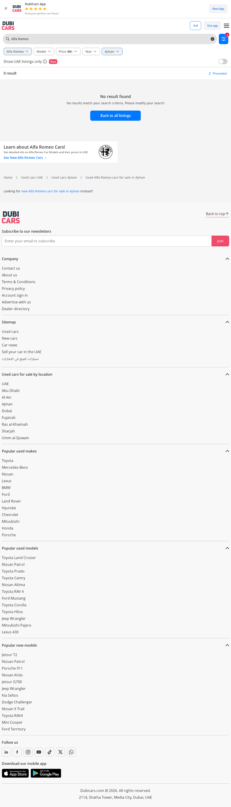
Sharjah (8, 431)
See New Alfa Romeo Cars (24, 157)
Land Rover (11, 501)
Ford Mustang (13, 598)
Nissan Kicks (12, 675)
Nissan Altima (13, 584)
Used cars (10, 331)
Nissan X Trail (13, 708)
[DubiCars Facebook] (17, 752)
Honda (7, 528)
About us (9, 275)
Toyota (7, 460)
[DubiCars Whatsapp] (71, 752)
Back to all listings (115, 115)
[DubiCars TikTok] (49, 752)
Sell (195, 25)
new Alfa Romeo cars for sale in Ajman (50, 191)
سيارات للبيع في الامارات (20, 359)
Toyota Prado (13, 571)
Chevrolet (10, 514)
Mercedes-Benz (15, 467)
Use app (212, 25)
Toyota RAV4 (12, 715)
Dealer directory (16, 308)
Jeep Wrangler (14, 618)
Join (220, 241)
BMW (6, 487)
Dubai (7, 410)
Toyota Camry (13, 577)
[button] (6, 8)
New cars (9, 338)
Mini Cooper (12, 722)
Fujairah (9, 417)
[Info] (45, 61)
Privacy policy (13, 288)
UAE (5, 383)
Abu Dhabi (11, 390)
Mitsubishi (10, 521)
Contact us (11, 268)
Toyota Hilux (12, 611)
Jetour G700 (12, 681)
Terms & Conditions (18, 281)
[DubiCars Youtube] (39, 752)
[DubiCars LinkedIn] (6, 752)
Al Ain (6, 397)
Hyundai (9, 507)
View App (218, 9)
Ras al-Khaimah (15, 424)
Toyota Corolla (14, 604)
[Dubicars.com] (11, 217)
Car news (9, 345)
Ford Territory (13, 729)
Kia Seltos (10, 695)
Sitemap (9, 322)
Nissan (7, 474)
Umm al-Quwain (15, 437)
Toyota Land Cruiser (19, 557)
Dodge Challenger (17, 702)
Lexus (7, 480)
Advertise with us (16, 302)
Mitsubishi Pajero (16, 625)
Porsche (9, 534)
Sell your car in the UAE (21, 351)
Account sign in (15, 295)
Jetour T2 (9, 654)
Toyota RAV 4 (13, 591)
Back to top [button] (215, 213)
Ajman (7, 404)
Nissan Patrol (13, 564)
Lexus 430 (10, 632)
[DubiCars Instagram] (28, 752)
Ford (6, 494)
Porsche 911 (12, 668)
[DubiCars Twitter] (60, 752)
